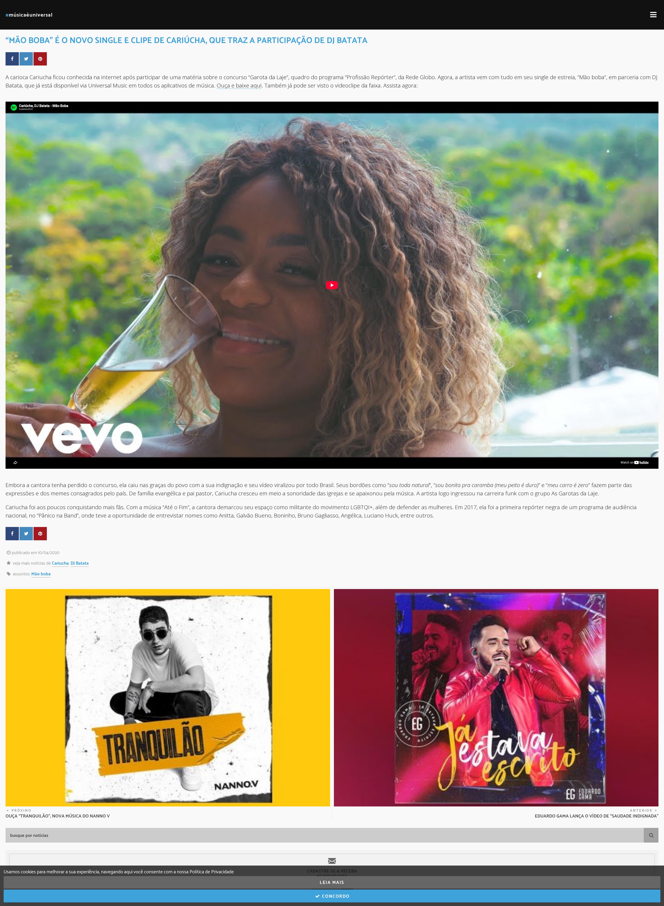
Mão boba (41, 574)
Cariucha (60, 563)
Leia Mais (332, 882)
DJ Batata (80, 563)
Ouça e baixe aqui (239, 85)
